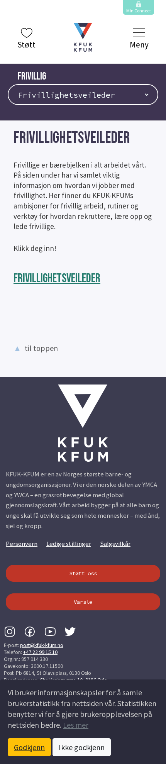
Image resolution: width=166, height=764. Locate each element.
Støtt (26, 44)
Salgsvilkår (115, 544)
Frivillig (32, 76)
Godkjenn (29, 747)
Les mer (75, 725)
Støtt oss (83, 573)
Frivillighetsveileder (57, 278)
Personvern (21, 544)
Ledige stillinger (68, 544)
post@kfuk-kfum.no (41, 645)
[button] (83, 37)
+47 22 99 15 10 (40, 652)
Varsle (83, 601)
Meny (139, 44)
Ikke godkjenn (82, 747)
